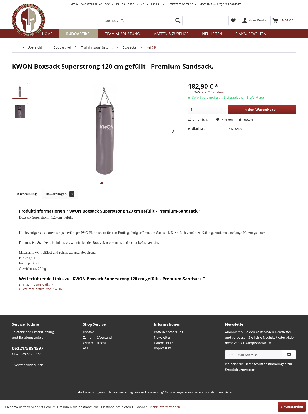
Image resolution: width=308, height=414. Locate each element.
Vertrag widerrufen (28, 365)
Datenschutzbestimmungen (266, 364)
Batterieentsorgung (168, 332)
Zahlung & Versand (97, 337)
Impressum (162, 348)
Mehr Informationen (164, 407)
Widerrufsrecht (94, 343)
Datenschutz (163, 343)
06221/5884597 (28, 348)
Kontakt (88, 332)
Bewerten (250, 119)
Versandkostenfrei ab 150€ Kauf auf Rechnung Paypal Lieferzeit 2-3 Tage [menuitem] (156, 4)
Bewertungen (59, 194)
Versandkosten (144, 392)
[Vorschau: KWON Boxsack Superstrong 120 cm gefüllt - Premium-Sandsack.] (20, 91)
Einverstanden (292, 407)
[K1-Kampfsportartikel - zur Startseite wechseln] (28, 20)
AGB (86, 348)
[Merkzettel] (233, 20)
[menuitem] (143, 20)
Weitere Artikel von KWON (42, 289)
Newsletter (162, 337)
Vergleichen (201, 119)
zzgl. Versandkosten (214, 92)
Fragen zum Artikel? (37, 284)
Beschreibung (26, 194)
